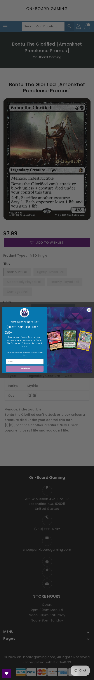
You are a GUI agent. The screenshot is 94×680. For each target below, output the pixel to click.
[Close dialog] (89, 310)
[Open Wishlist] (6, 673)
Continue (25, 368)
